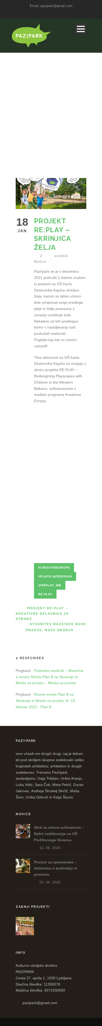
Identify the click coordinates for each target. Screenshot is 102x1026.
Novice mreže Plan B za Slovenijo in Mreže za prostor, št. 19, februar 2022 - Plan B (46, 700)
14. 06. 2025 (49, 848)
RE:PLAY (45, 594)
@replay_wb (49, 585)
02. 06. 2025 (49, 882)
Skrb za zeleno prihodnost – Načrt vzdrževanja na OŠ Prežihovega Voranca (59, 833)
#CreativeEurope (54, 567)
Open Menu (80, 29)
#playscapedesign (55, 576)
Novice (40, 262)
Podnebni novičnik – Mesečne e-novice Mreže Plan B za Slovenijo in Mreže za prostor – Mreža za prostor (49, 677)
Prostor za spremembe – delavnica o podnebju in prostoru (55, 868)
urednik (61, 256)
